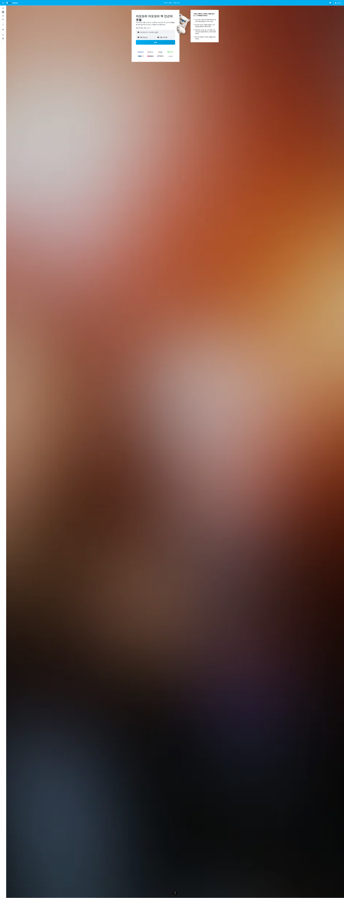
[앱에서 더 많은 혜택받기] (3, 24)
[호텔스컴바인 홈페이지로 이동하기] (12, 3)
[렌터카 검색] (3, 16)
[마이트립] (3, 30)
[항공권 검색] (3, 8)
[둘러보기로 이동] (3, 19)
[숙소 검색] (3, 12)
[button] (3, 3)
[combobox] (143, 28)
